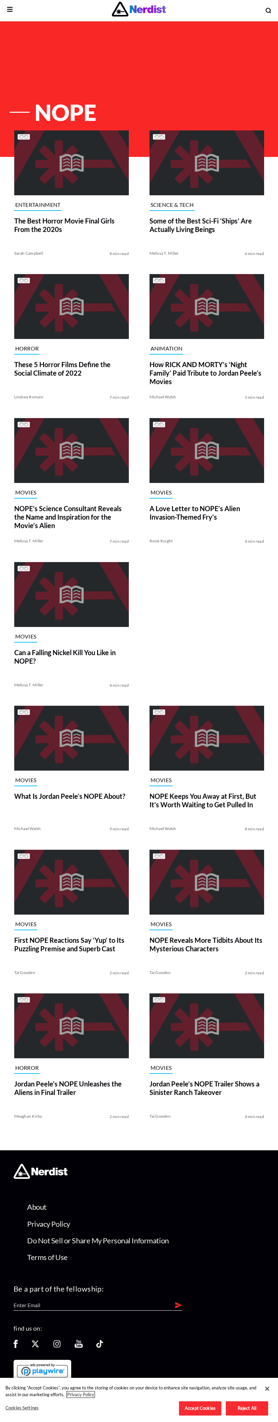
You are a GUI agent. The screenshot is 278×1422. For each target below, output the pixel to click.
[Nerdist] (139, 10)
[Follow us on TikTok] (99, 1346)
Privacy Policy (48, 1223)
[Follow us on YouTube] (79, 1346)
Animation (167, 348)
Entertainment (37, 204)
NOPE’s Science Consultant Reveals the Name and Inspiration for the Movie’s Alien (67, 516)
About (36, 1206)
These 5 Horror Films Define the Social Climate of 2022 (62, 368)
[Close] (267, 1388)
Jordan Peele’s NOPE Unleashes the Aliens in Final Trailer (67, 1088)
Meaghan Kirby (28, 1116)
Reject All (247, 1408)
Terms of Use (47, 1257)
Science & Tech (172, 204)
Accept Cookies (200, 1408)
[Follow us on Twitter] (35, 1346)
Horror (27, 348)
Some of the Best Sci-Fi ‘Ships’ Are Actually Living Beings (201, 224)
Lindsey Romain (28, 396)
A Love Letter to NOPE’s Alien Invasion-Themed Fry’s (195, 512)
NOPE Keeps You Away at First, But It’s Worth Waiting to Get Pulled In (203, 800)
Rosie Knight (161, 540)
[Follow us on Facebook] (16, 1346)
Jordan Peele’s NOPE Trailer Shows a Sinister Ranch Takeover (204, 1088)
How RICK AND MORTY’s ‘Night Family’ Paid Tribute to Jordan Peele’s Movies (205, 372)
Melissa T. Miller (164, 252)
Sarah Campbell (28, 252)
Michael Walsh (163, 396)
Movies (25, 492)
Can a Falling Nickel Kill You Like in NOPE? (64, 656)
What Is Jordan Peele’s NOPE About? (69, 796)
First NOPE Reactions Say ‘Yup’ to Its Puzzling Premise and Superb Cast (69, 944)
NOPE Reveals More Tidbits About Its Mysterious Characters (206, 944)
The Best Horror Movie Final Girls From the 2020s (64, 224)
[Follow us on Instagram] (57, 1346)
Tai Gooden (24, 972)
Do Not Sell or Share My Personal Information (98, 1240)
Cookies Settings (22, 1407)
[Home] (40, 1177)
